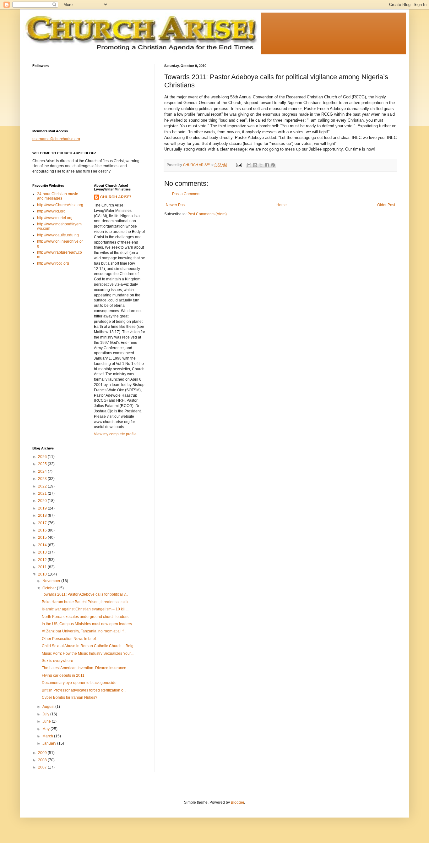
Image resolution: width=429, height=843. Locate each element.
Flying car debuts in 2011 (63, 675)
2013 (43, 552)
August (48, 706)
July (46, 714)
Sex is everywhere (57, 660)
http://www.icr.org (51, 211)
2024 (43, 471)
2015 (43, 537)
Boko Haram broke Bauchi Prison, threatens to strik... (86, 602)
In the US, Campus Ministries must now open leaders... (88, 624)
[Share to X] (261, 165)
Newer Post (176, 205)
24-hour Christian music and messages (57, 196)
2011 (43, 567)
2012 (43, 560)
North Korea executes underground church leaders (85, 616)
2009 (43, 753)
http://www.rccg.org (53, 263)
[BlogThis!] (255, 165)
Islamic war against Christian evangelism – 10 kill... (85, 609)
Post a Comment (186, 194)
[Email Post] (239, 165)
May (46, 729)
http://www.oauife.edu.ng (58, 235)
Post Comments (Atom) (207, 214)
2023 (43, 479)
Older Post (386, 205)
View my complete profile (115, 434)
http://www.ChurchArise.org (60, 205)
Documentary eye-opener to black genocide (79, 682)
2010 (43, 574)
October (49, 588)
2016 (43, 530)
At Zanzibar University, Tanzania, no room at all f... (84, 631)
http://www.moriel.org (55, 218)
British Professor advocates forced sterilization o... (84, 690)
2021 (43, 493)
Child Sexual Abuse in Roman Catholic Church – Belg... (89, 646)
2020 (43, 501)
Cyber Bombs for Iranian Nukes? (69, 697)
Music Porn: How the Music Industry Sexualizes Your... (87, 653)
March (48, 736)
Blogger (237, 802)
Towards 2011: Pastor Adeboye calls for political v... (85, 594)
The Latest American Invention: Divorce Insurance (84, 668)
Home (281, 205)
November (51, 581)
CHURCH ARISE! (115, 197)
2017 (43, 523)
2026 (43, 457)
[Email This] (249, 165)
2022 (43, 486)
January (49, 743)
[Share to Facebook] (267, 165)
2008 (43, 760)
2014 (43, 545)
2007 (43, 767)
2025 (43, 464)
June (47, 721)
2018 (43, 515)
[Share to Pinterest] (273, 165)
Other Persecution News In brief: (69, 638)
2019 (43, 508)
